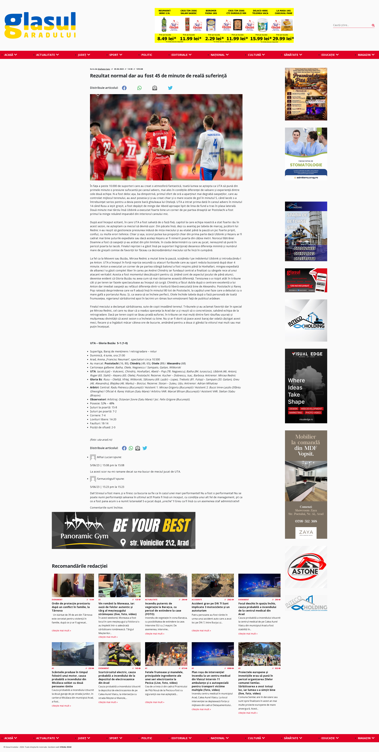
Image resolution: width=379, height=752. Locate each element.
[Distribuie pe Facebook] (124, 88)
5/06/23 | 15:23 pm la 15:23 (107, 487)
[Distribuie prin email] (154, 88)
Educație (328, 55)
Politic (146, 55)
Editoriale (179, 55)
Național (218, 55)
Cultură (254, 55)
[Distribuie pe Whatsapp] (139, 88)
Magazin (364, 55)
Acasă (8, 55)
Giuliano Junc (104, 69)
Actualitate (45, 55)
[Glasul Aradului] (59, 25)
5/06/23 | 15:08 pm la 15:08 (107, 465)
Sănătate (291, 55)
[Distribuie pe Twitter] (170, 88)
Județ (82, 55)
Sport (113, 55)
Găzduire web (54, 747)
